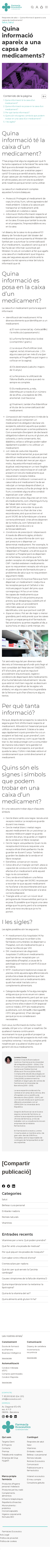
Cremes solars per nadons (15, 1263)
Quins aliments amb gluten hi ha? (19, 1299)
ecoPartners (7, 1350)
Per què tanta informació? (17, 112)
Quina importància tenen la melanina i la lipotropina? (22, 1286)
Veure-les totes (7, 1358)
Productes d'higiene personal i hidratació (11, 1485)
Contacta (6, 1448)
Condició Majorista (10, 1377)
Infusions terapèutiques (12, 1499)
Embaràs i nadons (11, 1211)
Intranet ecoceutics (35, 1476)
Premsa (5, 1451)
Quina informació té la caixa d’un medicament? (20, 101)
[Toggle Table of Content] (42, 96)
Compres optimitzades (12, 1374)
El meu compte (34, 1479)
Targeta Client (8, 1442)
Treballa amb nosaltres (12, 1455)
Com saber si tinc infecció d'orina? (19, 1258)
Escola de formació (10, 1346)
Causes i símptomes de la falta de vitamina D (24, 1278)
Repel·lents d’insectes (11, 1502)
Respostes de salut (10, 18)
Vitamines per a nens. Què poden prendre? (24, 1240)
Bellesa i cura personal (13, 1205)
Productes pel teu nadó (12, 1490)
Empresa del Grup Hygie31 (10, 1459)
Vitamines (7, 1223)
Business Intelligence (11, 1353)
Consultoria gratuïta (35, 1483)
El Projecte (7, 1445)
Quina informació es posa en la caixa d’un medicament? (24, 107)
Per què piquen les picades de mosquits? (23, 1252)
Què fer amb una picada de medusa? (21, 1246)
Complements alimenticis (8, 1494)
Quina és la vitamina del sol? (16, 1293)
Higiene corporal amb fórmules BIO (11, 1515)
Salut (4, 1199)
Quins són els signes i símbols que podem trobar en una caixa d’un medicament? (25, 117)
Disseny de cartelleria (36, 1346)
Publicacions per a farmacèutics (35, 1469)
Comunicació (33, 1464)
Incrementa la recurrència (33, 1351)
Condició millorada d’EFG (10, 1369)
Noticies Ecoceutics (36, 1461)
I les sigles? (10, 122)
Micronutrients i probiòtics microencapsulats (10, 1508)
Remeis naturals (10, 1217)
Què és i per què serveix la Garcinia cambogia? (20, 1271)
